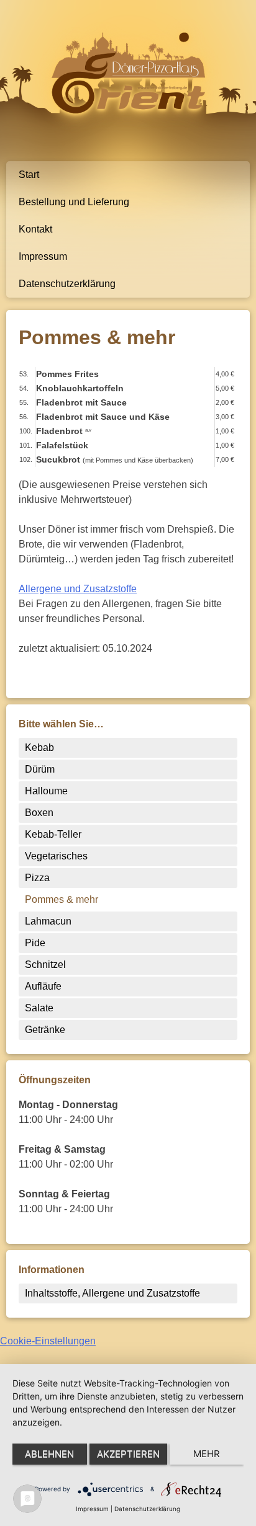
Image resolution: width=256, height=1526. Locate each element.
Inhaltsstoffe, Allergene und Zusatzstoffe (112, 1293)
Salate (39, 1008)
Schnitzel (45, 964)
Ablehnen (49, 1454)
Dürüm (40, 769)
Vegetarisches (56, 856)
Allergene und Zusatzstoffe (78, 588)
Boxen (39, 812)
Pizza (37, 877)
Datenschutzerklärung (67, 283)
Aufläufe (43, 986)
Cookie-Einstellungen (48, 1341)
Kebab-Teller (53, 834)
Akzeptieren (128, 1454)
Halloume (46, 791)
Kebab (39, 747)
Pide (35, 943)
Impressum (43, 256)
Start (29, 174)
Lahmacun (48, 921)
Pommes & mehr (61, 899)
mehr (206, 1454)
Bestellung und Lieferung (74, 202)
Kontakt (35, 229)
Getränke (45, 1029)
